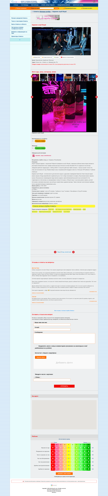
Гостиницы (24, 5)
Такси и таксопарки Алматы (19, 21)
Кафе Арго (51, 209)
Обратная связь (78, 5)
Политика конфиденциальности (54, 489)
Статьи (16, 5)
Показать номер (40, 141)
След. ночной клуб (66, 252)
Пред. (58, 252)
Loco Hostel (67, 211)
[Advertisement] (64, 231)
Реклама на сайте (87, 8)
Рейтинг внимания (21, 8)
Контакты (54, 492)
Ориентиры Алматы (17, 36)
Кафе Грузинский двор (45, 211)
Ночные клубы (45, 11)
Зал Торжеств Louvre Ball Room (63, 209)
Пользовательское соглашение (54, 491)
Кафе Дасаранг (77, 209)
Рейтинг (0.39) (37, 57)
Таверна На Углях (57, 211)
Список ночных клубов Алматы (44, 206)
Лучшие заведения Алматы (19, 18)
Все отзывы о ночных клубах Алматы (64, 310)
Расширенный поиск (70, 8)
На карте (57, 57)
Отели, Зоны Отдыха (48, 5)
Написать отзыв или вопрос (68, 57)
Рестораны (34, 5)
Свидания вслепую (64, 5)
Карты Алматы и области (18, 24)
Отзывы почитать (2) (47, 57)
